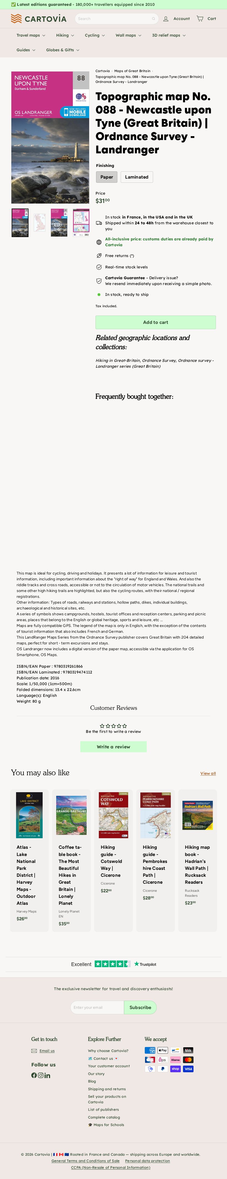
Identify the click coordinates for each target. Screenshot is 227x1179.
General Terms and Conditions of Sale (85, 1160)
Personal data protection (147, 1160)
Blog (92, 1081)
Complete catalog (104, 1117)
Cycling (92, 35)
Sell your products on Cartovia (107, 1099)
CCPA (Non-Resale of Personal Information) (110, 1167)
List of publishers (103, 1109)
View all (208, 773)
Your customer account (109, 1066)
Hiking (63, 35)
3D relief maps (166, 35)
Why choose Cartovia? (108, 1050)
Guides (24, 49)
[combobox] (117, 18)
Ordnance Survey (159, 360)
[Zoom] (50, 138)
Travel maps (29, 35)
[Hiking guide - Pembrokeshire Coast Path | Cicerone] (155, 847)
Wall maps (126, 35)
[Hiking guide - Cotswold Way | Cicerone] (113, 844)
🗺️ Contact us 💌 (103, 1058)
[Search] (153, 18)
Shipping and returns (107, 1089)
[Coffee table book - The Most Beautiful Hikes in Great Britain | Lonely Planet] (71, 860)
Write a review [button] (113, 746)
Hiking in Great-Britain (118, 360)
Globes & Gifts (60, 49)
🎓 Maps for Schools (106, 1124)
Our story (96, 1073)
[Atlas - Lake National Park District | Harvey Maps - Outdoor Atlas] (29, 858)
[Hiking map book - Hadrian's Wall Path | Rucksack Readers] (197, 850)
